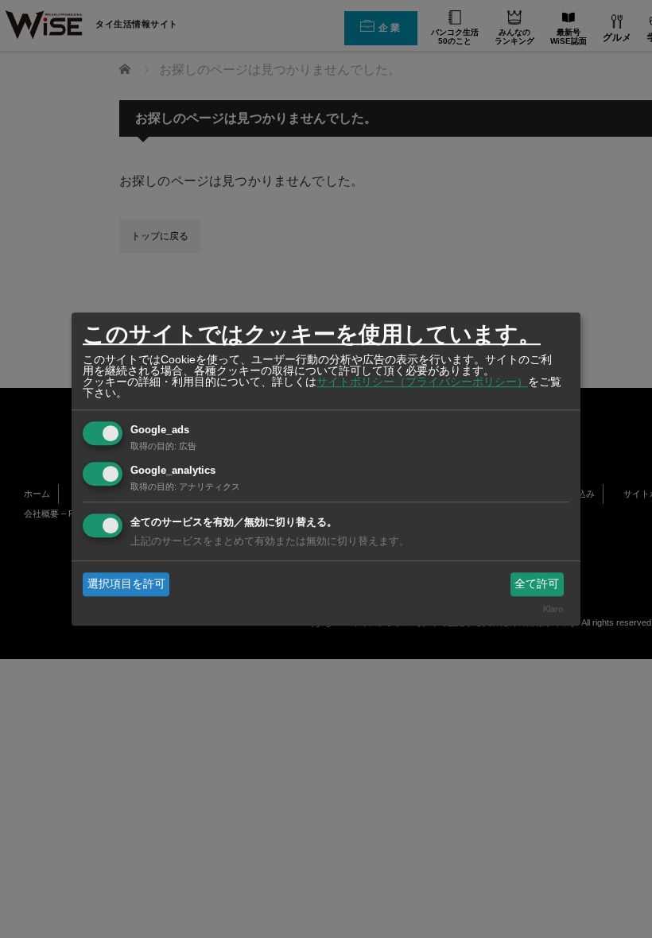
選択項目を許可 (126, 583)
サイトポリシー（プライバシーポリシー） (422, 381)
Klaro (553, 609)
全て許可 (536, 583)
